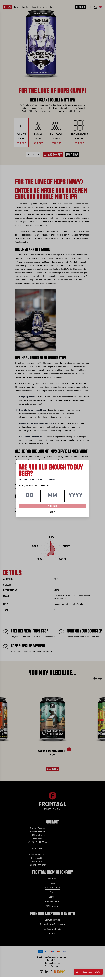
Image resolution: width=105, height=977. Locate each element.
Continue (52, 506)
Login (52, 512)
